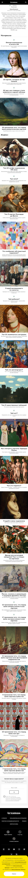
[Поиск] (25, 2)
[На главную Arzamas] (14, 2)
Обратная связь (14, 824)
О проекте (4, 818)
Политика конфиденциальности (10, 821)
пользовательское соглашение (12, 800)
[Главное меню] (2, 2)
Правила (24, 821)
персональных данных (18, 869)
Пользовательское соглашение (18, 818)
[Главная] (14, 813)
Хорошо (14, 873)
